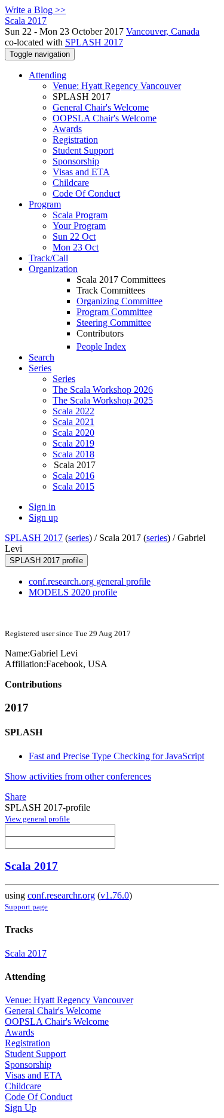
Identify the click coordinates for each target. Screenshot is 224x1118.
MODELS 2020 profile (73, 592)
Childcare (71, 183)
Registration (75, 140)
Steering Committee (113, 322)
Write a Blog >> (35, 10)
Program (45, 204)
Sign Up (20, 1107)
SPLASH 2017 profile (46, 560)
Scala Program (80, 215)
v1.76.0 (114, 895)
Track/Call (48, 258)
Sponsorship (76, 161)
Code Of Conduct (86, 193)
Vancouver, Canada (163, 31)
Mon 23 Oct (76, 247)
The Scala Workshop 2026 (103, 389)
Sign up (43, 517)
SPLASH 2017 (94, 42)
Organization (53, 269)
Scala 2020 (73, 432)
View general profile (37, 818)
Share (15, 797)
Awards (67, 129)
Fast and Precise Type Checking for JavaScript (116, 756)
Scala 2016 (73, 476)
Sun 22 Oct (74, 236)
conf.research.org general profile (90, 581)
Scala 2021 (73, 422)
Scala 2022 (73, 411)
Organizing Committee (119, 301)
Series (64, 379)
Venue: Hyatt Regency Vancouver (117, 86)
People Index (101, 346)
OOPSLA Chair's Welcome (105, 118)
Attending (47, 75)
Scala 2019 (73, 443)
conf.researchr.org (61, 895)
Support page (26, 906)
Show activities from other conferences (78, 776)
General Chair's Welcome (101, 107)
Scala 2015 (73, 486)
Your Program (79, 226)
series (78, 538)
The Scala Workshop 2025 (103, 400)
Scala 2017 (31, 866)
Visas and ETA (81, 172)
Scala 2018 (73, 454)
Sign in (42, 507)
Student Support (83, 150)
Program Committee (114, 312)
